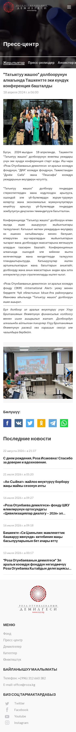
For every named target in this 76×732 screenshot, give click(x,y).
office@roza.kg (24, 684)
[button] (69, 7)
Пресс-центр (12, 640)
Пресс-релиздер (41, 62)
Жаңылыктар (14, 62)
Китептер (10, 653)
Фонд (7, 633)
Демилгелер (12, 646)
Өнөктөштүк (12, 659)
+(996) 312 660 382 (32, 678)
